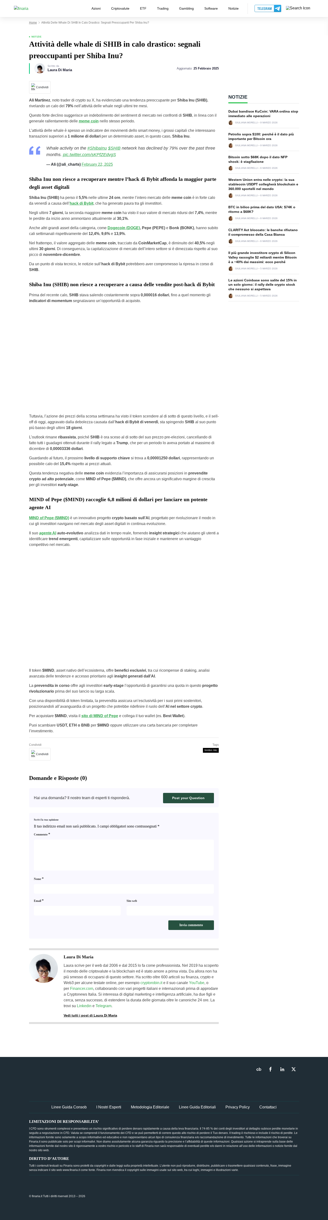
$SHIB (114, 148)
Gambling (186, 8)
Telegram (103, 1006)
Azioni (96, 8)
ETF (143, 8)
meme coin (89, 121)
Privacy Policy (237, 1107)
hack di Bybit (81, 203)
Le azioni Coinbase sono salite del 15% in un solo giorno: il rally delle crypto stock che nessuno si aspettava (262, 284)
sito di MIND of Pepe (99, 716)
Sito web (132, 901)
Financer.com (81, 988)
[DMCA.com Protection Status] (263, 1196)
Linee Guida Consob (69, 1107)
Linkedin (84, 1006)
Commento (42, 834)
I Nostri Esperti (108, 1107)
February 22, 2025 (97, 164)
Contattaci (268, 1107)
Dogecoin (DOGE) (124, 228)
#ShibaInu (97, 148)
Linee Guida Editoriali (197, 1107)
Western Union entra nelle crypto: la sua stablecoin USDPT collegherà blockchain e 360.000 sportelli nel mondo (263, 184)
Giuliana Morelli (246, 122)
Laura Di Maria (60, 70)
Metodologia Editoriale (150, 1107)
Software (211, 8)
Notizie (233, 8)
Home (33, 22)
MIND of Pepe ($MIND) (49, 518)
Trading (163, 8)
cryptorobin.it (151, 983)
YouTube (196, 983)
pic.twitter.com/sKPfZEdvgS (89, 154)
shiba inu (210, 750)
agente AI (47, 533)
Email (39, 900)
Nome (39, 879)
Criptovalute (120, 8)
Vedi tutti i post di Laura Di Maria (90, 1015)
